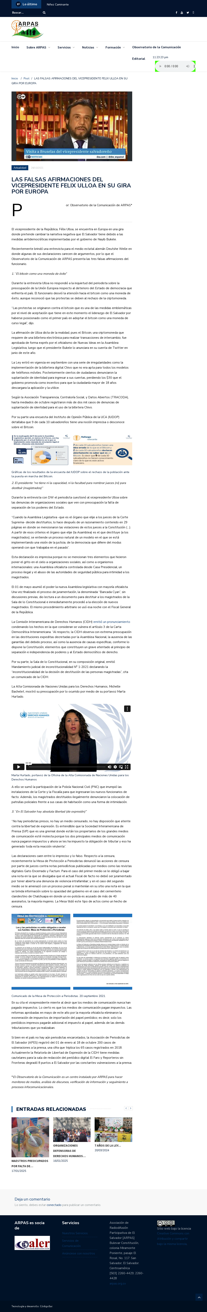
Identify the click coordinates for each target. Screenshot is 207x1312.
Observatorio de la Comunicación (156, 47)
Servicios (64, 47)
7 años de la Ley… (108, 1145)
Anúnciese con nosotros (78, 1253)
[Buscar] (44, 12)
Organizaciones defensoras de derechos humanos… (69, 1151)
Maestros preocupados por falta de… (30, 1163)
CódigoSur (46, 1306)
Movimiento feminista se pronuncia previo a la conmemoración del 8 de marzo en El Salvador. (107, 4)
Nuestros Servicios (75, 1233)
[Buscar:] (24, 12)
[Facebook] (176, 12)
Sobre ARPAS (36, 47)
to (128, 622)
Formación (113, 47)
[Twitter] (187, 12)
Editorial (138, 59)
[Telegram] (193, 12)
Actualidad (20, 168)
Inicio (15, 47)
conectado (54, 1205)
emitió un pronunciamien (110, 622)
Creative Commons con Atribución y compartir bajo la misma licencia (173, 1238)
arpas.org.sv (118, 1284)
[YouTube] (181, 12)
